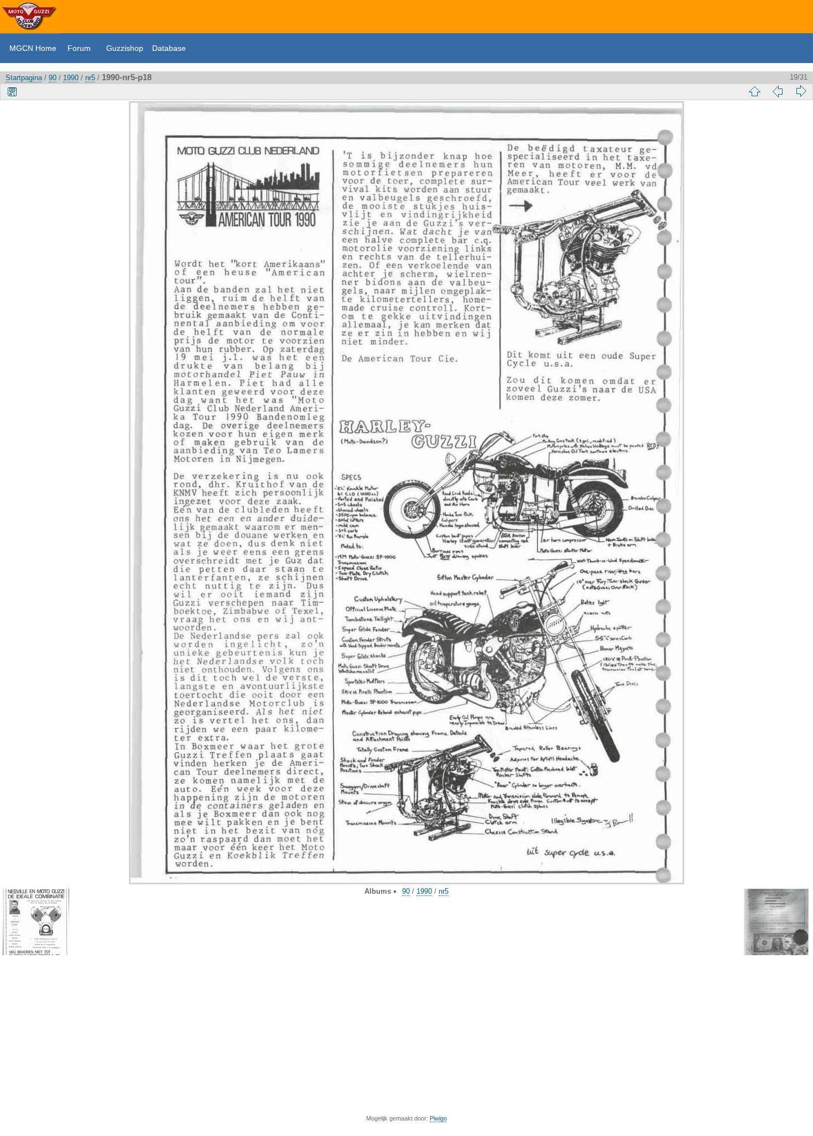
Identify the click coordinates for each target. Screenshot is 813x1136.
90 (52, 78)
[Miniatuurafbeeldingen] (754, 91)
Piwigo (438, 1118)
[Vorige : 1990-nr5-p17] (777, 91)
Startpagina (24, 78)
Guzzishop (124, 48)
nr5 (90, 78)
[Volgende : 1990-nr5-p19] (800, 91)
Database (169, 48)
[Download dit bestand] (12, 91)
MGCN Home (32, 48)
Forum (79, 48)
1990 (71, 78)
